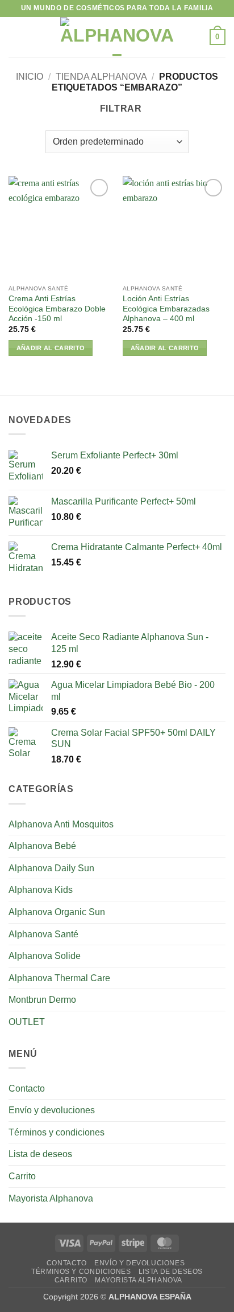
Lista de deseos (40, 1154)
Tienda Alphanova (101, 76)
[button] (15, 37)
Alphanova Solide (45, 956)
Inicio (29, 76)
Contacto (27, 1088)
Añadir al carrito (50, 348)
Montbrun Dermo (42, 999)
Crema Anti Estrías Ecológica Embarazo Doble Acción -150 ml (57, 308)
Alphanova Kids (41, 890)
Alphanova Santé (43, 934)
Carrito (22, 1176)
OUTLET (27, 1022)
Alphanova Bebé (42, 846)
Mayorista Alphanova (51, 1198)
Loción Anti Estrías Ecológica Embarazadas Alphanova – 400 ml (166, 308)
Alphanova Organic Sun (57, 912)
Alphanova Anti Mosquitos (61, 824)
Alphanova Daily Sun (51, 868)
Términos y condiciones (57, 1132)
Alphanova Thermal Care (59, 978)
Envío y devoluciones (52, 1110)
